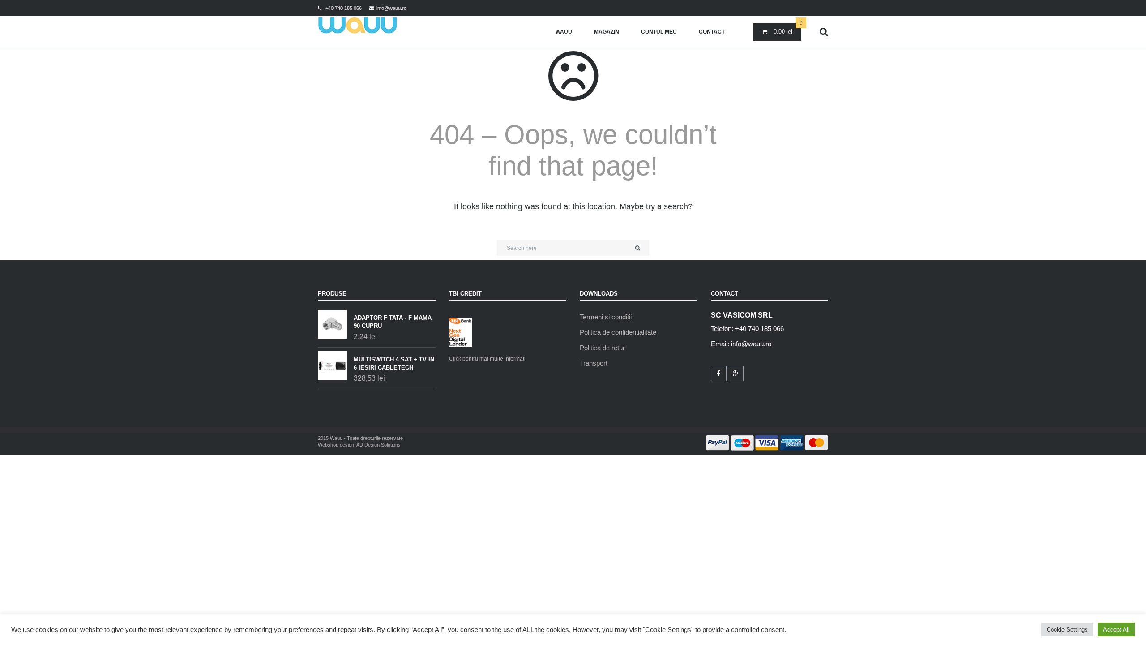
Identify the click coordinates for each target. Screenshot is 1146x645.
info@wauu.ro (391, 8)
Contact (712, 32)
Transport (593, 363)
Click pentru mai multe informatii (488, 359)
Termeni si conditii (606, 317)
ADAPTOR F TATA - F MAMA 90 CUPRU (393, 321)
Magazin (606, 32)
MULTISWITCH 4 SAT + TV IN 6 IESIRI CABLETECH (394, 363)
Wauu (564, 32)
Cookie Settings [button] (1067, 629)
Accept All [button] (1116, 629)
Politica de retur (602, 348)
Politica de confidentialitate (618, 332)
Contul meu (659, 32)
